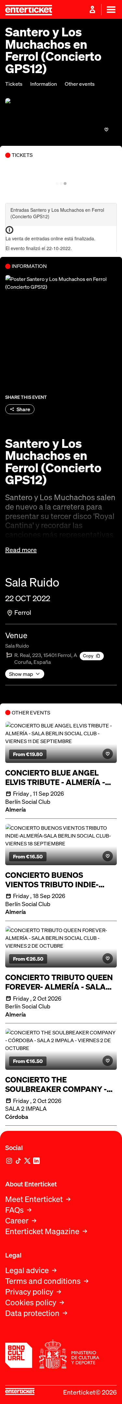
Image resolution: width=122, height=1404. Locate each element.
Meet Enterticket (34, 1199)
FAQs (14, 1210)
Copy (88, 655)
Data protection (32, 1313)
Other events (80, 84)
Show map (21, 673)
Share (23, 409)
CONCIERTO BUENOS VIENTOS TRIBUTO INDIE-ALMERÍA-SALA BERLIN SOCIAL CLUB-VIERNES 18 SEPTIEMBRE (52, 879)
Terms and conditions (43, 1281)
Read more (21, 550)
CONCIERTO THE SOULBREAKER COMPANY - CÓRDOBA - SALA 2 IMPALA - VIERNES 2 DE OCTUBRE (58, 1084)
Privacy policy (29, 1291)
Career (17, 1220)
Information (43, 84)
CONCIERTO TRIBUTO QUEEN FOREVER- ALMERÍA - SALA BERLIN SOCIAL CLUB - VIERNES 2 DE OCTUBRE (59, 982)
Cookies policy (30, 1302)
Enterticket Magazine (42, 1231)
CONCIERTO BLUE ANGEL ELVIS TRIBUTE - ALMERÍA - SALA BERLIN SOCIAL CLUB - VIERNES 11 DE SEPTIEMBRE (57, 777)
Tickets (13, 84)
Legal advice (27, 1270)
